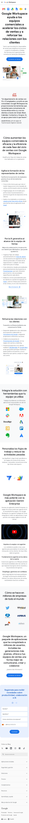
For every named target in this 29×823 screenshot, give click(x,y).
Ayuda (15, 821)
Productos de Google (6, 821)
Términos (10, 818)
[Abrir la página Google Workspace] (10, 2)
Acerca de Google (18, 818)
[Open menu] (2, 2)
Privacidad (4, 818)
